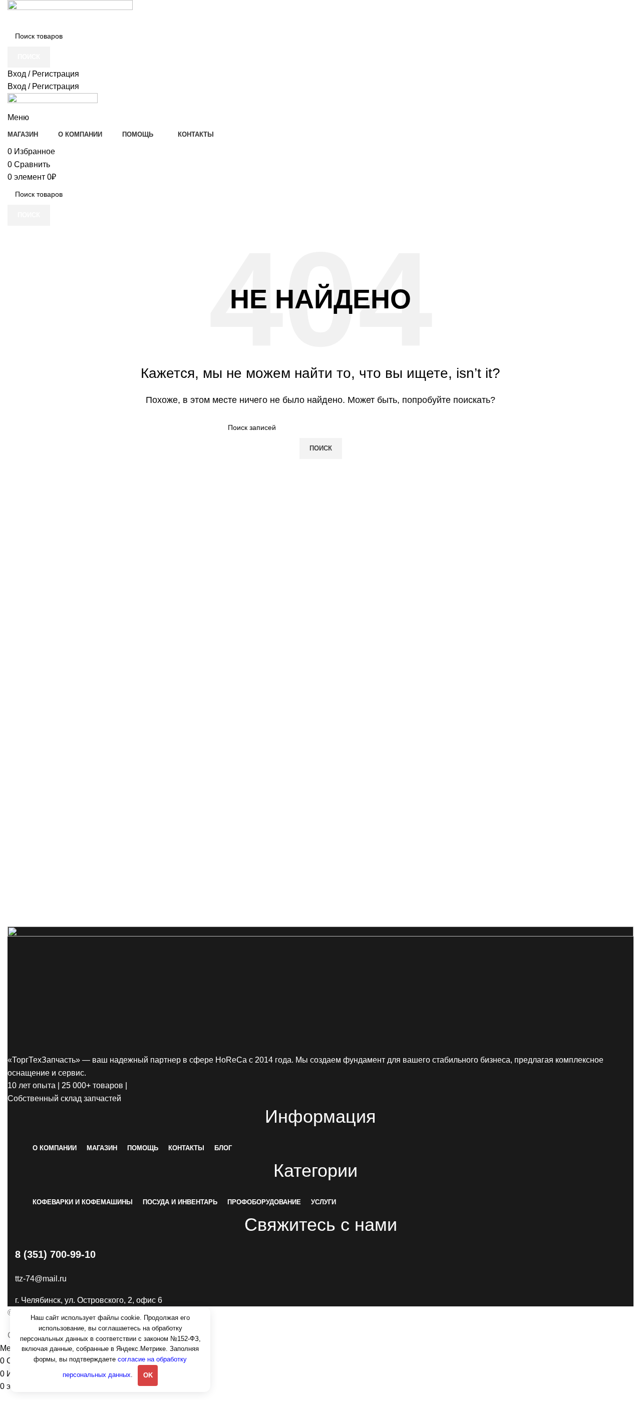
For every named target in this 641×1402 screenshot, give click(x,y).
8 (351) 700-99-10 (55, 1254)
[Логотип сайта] (70, 12)
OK (148, 1375)
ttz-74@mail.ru (41, 1278)
